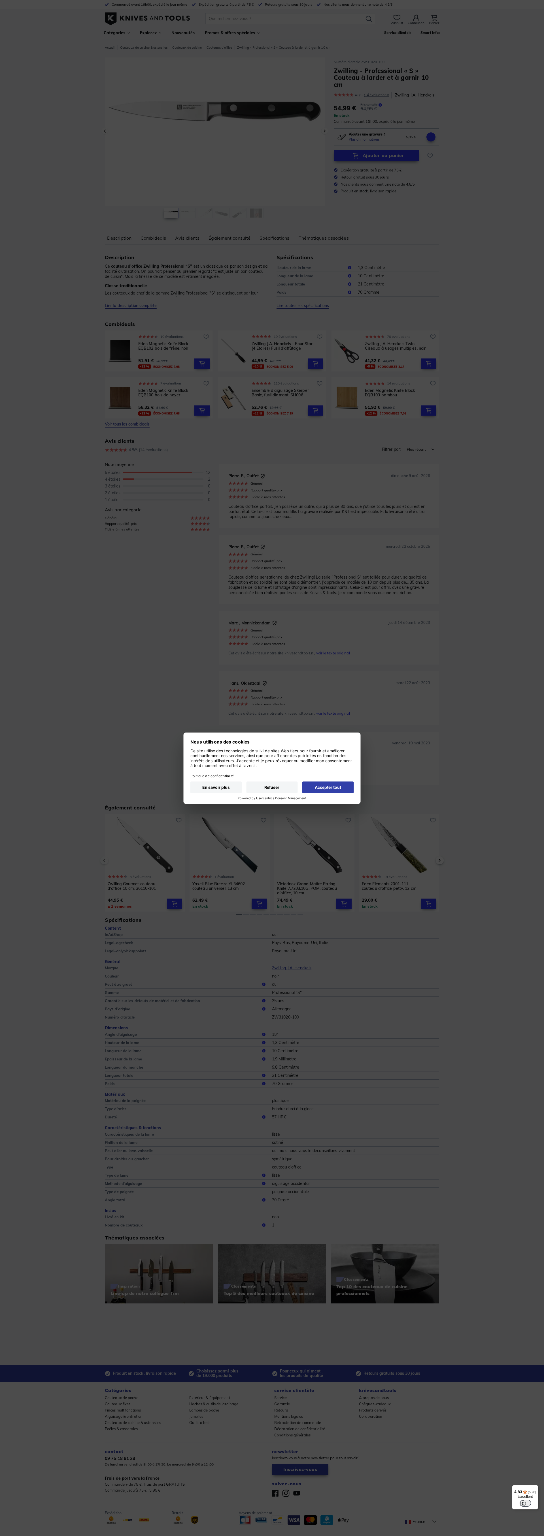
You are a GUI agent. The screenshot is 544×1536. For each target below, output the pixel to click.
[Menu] (535, 1488)
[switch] (525, 1503)
